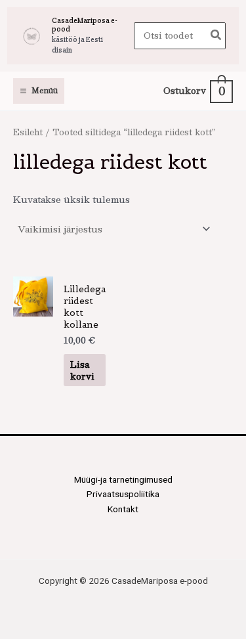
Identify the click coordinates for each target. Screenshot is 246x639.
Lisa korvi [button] (82, 370)
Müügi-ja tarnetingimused (123, 479)
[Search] (216, 36)
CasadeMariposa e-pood (84, 24)
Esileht (28, 132)
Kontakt (123, 509)
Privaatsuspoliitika (123, 494)
